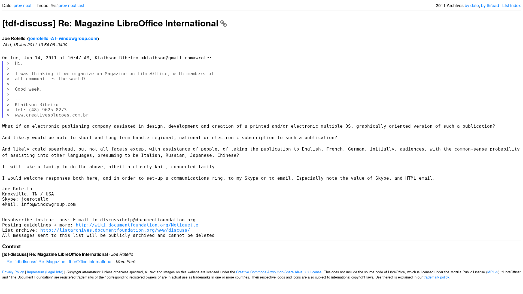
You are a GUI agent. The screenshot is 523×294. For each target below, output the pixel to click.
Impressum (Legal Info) (45, 271)
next (27, 5)
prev (18, 5)
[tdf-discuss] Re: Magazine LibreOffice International (110, 23)
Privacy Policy (13, 271)
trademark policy (436, 277)
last (80, 5)
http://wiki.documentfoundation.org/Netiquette (137, 225)
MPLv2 (492, 271)
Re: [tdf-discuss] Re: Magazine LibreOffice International (59, 261)
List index (511, 5)
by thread (490, 5)
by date (472, 5)
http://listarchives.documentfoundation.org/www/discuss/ (115, 230)
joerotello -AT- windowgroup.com (63, 38)
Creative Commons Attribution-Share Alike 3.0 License (278, 271)
